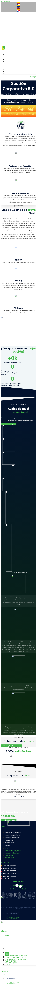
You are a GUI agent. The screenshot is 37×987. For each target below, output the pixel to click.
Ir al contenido (5, 1)
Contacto (7, 845)
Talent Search (9, 840)
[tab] (8, 745)
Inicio (6, 830)
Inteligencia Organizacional (13, 832)
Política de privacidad (12, 912)
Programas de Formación (12, 837)
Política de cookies (11, 914)
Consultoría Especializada (12, 835)
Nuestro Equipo (9, 842)
